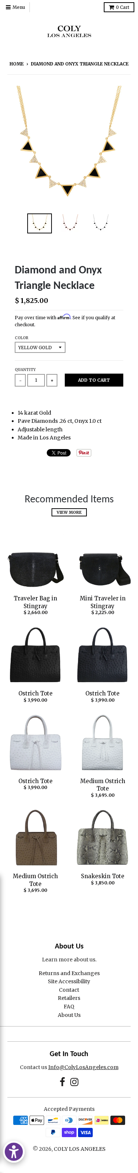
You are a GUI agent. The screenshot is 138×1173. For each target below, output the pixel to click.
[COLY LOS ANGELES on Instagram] (74, 1082)
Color (21, 338)
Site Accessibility (69, 981)
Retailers (69, 998)
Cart (122, 7)
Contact (69, 990)
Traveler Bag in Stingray (35, 602)
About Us (69, 1015)
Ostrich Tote (35, 693)
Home (17, 64)
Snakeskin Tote (102, 876)
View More (69, 512)
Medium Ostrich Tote (102, 785)
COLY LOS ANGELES (80, 1149)
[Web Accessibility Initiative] (14, 1152)
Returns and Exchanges (69, 973)
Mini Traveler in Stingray (102, 602)
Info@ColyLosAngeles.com (83, 1067)
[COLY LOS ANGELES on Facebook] (62, 1082)
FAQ (69, 1006)
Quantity (25, 369)
